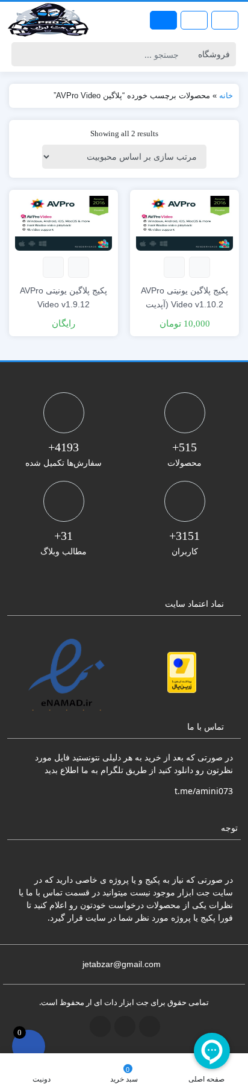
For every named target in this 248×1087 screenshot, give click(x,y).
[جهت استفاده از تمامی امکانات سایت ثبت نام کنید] (163, 20)
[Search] (22, 54)
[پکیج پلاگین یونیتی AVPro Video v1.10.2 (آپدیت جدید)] (184, 222)
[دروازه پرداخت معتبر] (182, 672)
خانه (226, 95)
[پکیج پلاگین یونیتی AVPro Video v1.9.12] (63, 222)
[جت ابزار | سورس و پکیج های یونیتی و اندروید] (48, 20)
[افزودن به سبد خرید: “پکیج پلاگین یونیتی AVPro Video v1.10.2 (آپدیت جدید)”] (199, 267)
